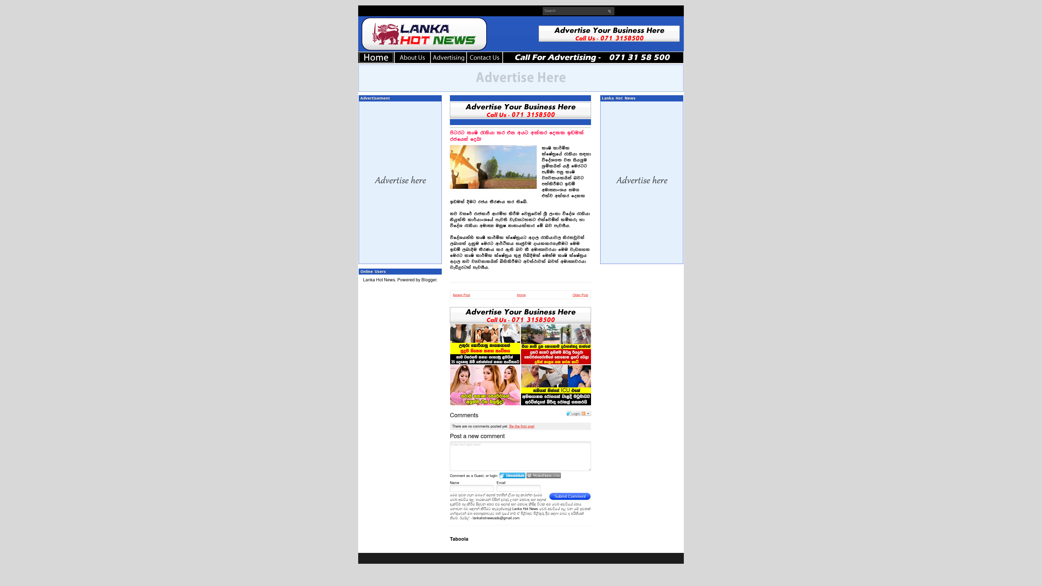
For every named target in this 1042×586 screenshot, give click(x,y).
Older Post (580, 294)
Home (521, 294)
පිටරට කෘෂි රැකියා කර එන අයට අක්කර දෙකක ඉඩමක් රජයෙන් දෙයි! (517, 136)
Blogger (428, 279)
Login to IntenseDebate (512, 475)
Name (454, 482)
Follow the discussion (586, 413)
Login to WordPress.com (543, 475)
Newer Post (461, 294)
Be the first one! (522, 426)
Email (501, 482)
